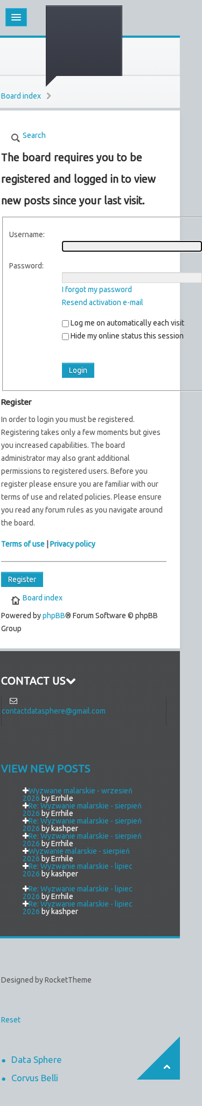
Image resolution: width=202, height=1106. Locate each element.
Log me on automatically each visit (126, 323)
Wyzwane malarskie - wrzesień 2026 (78, 794)
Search (34, 135)
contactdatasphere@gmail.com (54, 711)
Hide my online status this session (126, 335)
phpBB (54, 615)
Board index (21, 96)
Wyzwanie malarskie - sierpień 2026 (76, 855)
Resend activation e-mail (102, 302)
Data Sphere (36, 1059)
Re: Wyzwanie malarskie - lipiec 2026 (78, 870)
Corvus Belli (34, 1078)
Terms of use (23, 544)
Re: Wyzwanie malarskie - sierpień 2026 (82, 809)
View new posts (45, 769)
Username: (27, 234)
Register (22, 579)
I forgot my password (97, 289)
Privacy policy (72, 544)
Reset (10, 1019)
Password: (26, 265)
